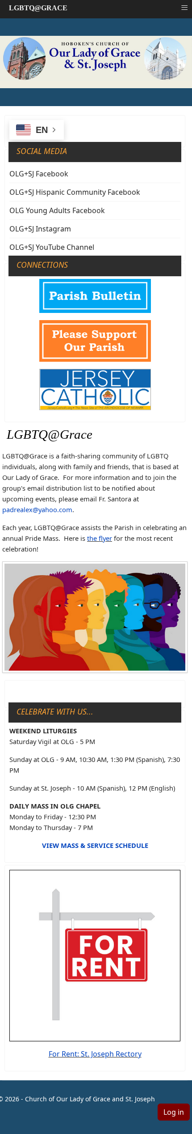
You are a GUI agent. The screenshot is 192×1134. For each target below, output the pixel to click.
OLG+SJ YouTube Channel (51, 247)
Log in (173, 1112)
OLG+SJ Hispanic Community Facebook (74, 192)
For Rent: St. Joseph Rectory (95, 1054)
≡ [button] (184, 7)
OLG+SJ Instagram (40, 229)
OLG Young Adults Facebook (57, 210)
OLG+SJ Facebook (38, 174)
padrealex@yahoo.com (37, 509)
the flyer (99, 538)
